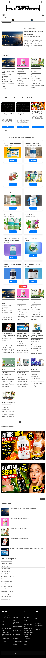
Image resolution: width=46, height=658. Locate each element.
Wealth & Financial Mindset (30, 28)
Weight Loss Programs (6, 594)
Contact (36, 632)
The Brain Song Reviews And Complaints (5, 640)
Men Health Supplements (6, 586)
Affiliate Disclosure (39, 625)
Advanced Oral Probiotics (6, 563)
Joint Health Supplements (6, 583)
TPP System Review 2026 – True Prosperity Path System (8, 71)
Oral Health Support (5, 588)
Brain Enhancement (35, 333)
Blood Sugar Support (5, 566)
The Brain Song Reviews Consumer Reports (6, 634)
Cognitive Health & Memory (7, 573)
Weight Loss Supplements (23, 68)
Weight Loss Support (36, 68)
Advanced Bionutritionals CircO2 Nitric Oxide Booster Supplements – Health (17, 19)
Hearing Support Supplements (7, 578)
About (36, 618)
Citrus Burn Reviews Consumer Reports (19, 538)
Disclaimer (37, 620)
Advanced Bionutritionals (23, 333)
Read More (4, 88)
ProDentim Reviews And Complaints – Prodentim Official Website (8, 371)
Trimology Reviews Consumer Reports (18, 528)
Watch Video (8, 126)
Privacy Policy (38, 623)
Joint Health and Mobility (6, 581)
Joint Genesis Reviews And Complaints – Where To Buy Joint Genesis (23, 371)
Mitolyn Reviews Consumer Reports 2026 (19, 518)
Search (2, 496)
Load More (23, 286)
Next (26, 422)
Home (36, 615)
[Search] (43, 15)
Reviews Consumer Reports (27, 653)
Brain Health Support (5, 571)
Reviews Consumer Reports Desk (32, 36)
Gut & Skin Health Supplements (8, 576)
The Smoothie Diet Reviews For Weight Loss (6, 629)
